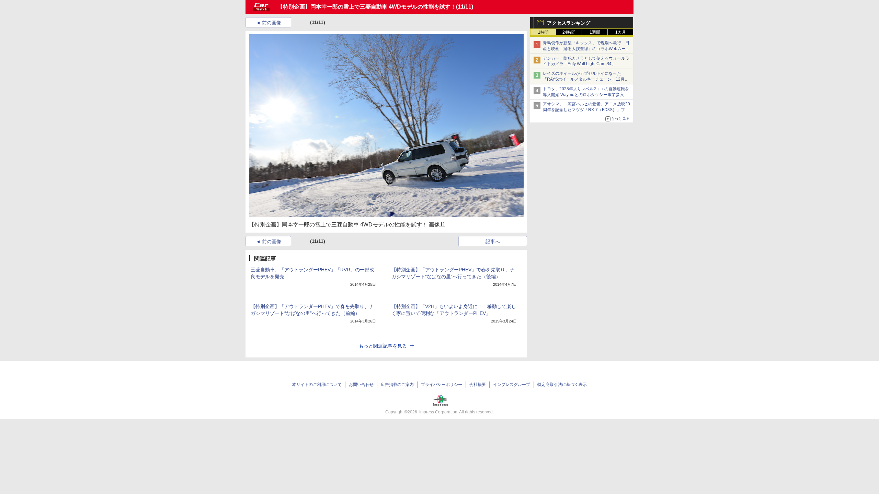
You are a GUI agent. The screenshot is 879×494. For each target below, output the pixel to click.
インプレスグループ (511, 384)
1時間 (543, 32)
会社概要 (477, 384)
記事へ (493, 241)
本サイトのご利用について (317, 384)
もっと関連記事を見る (383, 346)
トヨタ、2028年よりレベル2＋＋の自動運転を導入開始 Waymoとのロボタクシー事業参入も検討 (586, 94)
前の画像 (271, 22)
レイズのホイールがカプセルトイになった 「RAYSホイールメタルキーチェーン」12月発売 (586, 79)
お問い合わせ (361, 384)
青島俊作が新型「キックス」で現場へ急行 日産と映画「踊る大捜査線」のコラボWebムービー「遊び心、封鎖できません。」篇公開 (586, 48)
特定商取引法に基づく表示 (562, 384)
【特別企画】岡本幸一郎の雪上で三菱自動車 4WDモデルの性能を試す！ (366, 7)
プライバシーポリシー (441, 384)
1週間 (595, 32)
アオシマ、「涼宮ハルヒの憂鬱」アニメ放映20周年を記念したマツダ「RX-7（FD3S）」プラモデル (586, 110)
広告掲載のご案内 (397, 384)
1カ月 (620, 32)
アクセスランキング (568, 23)
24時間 (568, 32)
